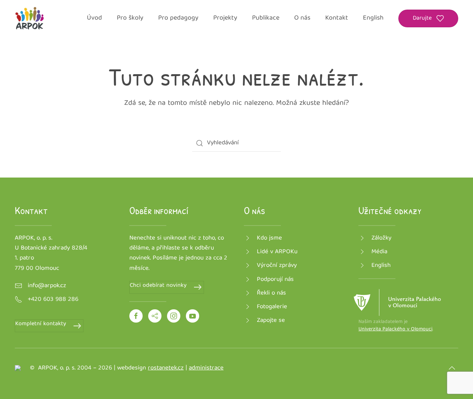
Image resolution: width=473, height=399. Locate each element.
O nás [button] (302, 18)
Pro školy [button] (130, 18)
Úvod (94, 18)
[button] (452, 368)
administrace (206, 368)
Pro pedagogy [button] (178, 18)
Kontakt (336, 18)
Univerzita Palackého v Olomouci (395, 329)
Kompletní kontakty (40, 324)
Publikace (265, 18)
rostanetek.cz (166, 368)
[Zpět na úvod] (29, 18)
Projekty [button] (225, 18)
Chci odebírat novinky (158, 286)
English (373, 18)
